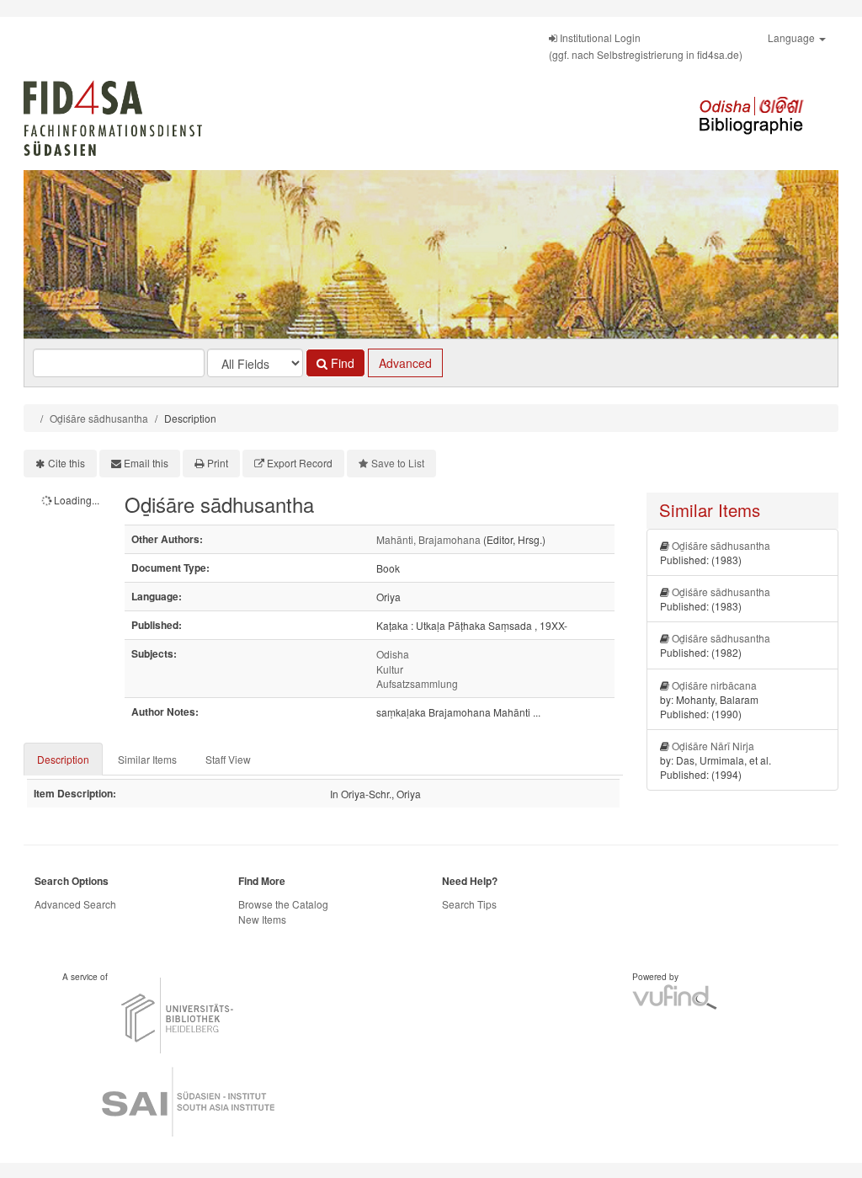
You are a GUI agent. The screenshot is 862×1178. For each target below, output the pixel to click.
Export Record (300, 463)
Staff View (228, 759)
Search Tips (469, 904)
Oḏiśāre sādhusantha (99, 418)
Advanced (405, 362)
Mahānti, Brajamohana (428, 539)
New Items (262, 919)
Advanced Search (75, 904)
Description (63, 759)
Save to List (397, 463)
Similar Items (147, 759)
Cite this (66, 463)
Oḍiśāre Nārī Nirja (713, 745)
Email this (146, 463)
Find (340, 362)
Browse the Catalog (283, 904)
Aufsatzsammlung (417, 683)
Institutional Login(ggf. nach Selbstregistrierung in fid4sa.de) (645, 45)
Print (217, 463)
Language (792, 37)
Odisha (392, 654)
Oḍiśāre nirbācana (714, 685)
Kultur (389, 669)
